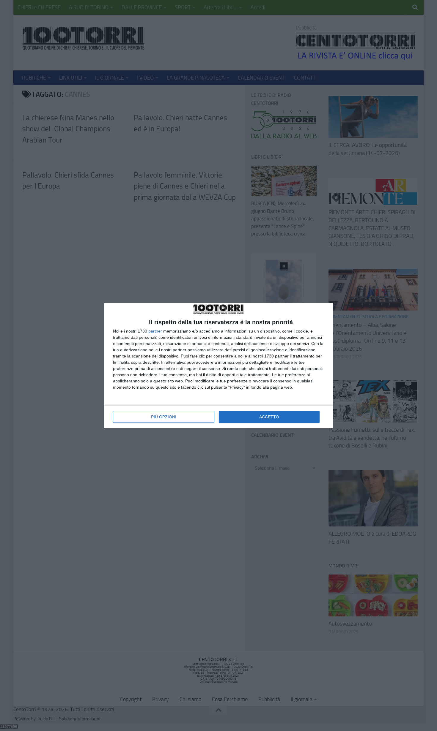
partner (155, 331)
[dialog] (218, 365)
